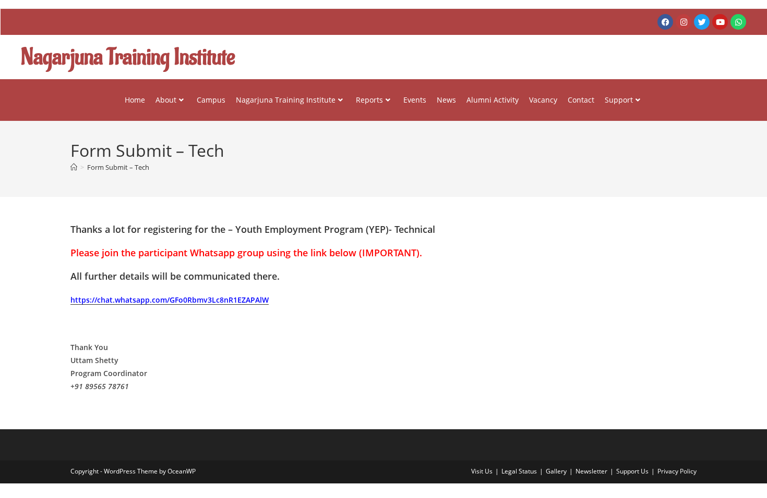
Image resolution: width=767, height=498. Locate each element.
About (165, 100)
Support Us (632, 471)
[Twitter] (702, 22)
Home (135, 100)
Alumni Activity (492, 100)
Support (619, 100)
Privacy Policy (677, 471)
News (446, 100)
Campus (211, 100)
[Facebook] (665, 22)
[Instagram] (683, 22)
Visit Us (482, 471)
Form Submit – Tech (118, 167)
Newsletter (591, 471)
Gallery (556, 471)
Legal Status (519, 471)
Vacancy (543, 100)
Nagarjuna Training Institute (285, 100)
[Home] (73, 167)
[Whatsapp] (738, 22)
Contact (581, 100)
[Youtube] (720, 22)
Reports (369, 100)
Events (414, 100)
